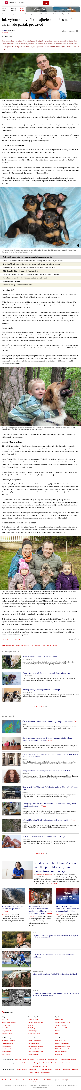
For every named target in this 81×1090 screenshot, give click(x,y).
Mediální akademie (39, 1080)
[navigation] (2, 2)
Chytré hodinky (34, 1072)
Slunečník (46, 1063)
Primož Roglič (32, 1030)
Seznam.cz (74, 3)
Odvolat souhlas (72, 1080)
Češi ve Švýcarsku (34, 1049)
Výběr (43, 645)
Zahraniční (25, 792)
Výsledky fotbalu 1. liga (62, 1022)
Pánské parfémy (45, 1072)
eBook (66, 31)
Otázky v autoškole (61, 1051)
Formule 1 (58, 1030)
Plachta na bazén (27, 1063)
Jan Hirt (30, 1025)
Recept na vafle (6, 1051)
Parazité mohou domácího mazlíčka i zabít (40, 656)
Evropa (25, 759)
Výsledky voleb (6, 1025)
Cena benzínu (52, 1059)
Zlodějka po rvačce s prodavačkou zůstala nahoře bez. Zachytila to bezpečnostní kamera (49, 804)
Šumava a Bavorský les (35, 1046)
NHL (56, 1033)
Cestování (25, 822)
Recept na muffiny (7, 1043)
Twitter (12, 1080)
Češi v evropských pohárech (67, 1059)
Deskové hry (66, 1069)
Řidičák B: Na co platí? (62, 1049)
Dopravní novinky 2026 (62, 1046)
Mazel (55, 645)
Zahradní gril (37, 1066)
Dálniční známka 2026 (62, 1043)
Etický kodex (51, 1080)
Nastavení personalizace (40, 1082)
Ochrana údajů (61, 1080)
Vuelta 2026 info (33, 1019)
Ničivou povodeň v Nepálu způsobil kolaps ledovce (12, 907)
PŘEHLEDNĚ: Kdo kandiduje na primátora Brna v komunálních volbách (67, 908)
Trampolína (37, 1063)
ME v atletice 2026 (61, 1028)
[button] (40, 76)
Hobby (49, 645)
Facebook (5, 1080)
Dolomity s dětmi (33, 1054)
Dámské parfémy (47, 1069)
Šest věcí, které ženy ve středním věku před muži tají (44, 836)
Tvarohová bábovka (8, 1049)
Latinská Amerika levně (35, 1051)
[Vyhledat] (46, 3)
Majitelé (37, 645)
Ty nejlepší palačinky (8, 1040)
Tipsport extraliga (60, 1025)
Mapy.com (18, 1059)
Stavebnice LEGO (34, 1069)
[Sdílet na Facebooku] (75, 639)
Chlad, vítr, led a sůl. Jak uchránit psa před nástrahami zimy (47, 673)
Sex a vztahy (26, 839)
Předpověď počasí (28, 1059)
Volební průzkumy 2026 (9, 1022)
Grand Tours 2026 (34, 1033)
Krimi (24, 743)
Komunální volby (7, 1033)
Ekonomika (26, 773)
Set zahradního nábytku (65, 1063)
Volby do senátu (7, 1030)
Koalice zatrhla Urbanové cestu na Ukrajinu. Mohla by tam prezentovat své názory (55, 867)
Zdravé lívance (6, 1046)
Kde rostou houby (41, 1059)
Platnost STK (59, 1054)
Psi (32, 645)
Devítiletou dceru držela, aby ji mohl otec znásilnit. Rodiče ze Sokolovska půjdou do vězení (47, 739)
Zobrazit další (39, 707)
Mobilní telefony (22, 1069)
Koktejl (24, 808)
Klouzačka (53, 1063)
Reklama (18, 1080)
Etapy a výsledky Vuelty (35, 1022)
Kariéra (25, 1080)
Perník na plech (6, 1054)
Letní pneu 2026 (60, 1040)
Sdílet (73, 31)
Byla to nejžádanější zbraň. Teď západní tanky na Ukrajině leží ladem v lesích (50, 788)
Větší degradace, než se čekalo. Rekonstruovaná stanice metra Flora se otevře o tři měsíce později (40, 910)
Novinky (4, 30)
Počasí (24, 724)
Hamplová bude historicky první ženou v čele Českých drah (46, 770)
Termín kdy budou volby (9, 1028)
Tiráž (30, 1080)
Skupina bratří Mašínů (22, 645)
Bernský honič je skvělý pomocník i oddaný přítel (43, 689)
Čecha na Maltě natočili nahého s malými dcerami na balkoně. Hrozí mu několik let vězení (50, 755)
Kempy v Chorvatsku (34, 1040)
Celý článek (53, 883)
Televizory (75, 1069)
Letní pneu (57, 1069)
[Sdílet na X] (78, 639)
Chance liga (59, 1019)
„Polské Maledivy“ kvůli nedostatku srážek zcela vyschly (46, 820)
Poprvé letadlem (33, 1043)
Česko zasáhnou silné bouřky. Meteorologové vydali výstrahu (47, 721)
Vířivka (44, 1066)
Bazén (18, 1063)
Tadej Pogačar (32, 1028)
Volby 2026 (5, 1019)
